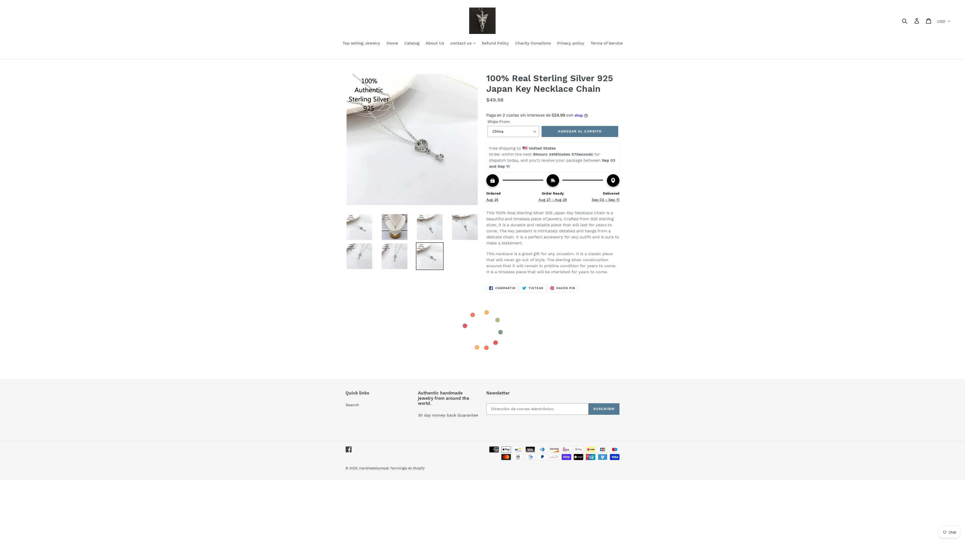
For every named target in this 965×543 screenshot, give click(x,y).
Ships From (499, 121)
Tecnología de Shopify (407, 468)
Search (352, 404)
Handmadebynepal (374, 468)
